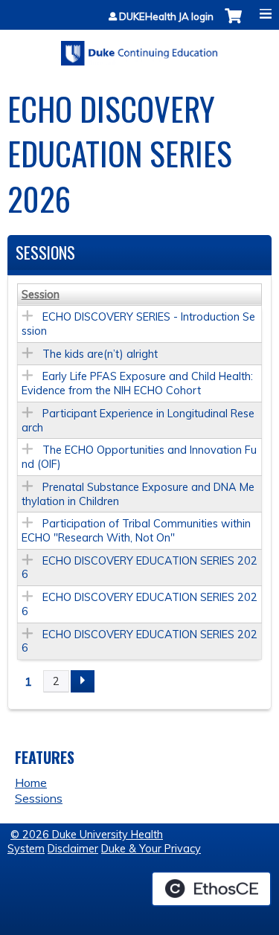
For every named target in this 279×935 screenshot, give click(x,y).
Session (41, 294)
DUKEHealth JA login (166, 17)
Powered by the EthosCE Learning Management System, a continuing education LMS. (211, 889)
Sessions (38, 798)
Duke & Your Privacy (151, 848)
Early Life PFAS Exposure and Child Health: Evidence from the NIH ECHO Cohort (137, 383)
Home (31, 782)
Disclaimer (73, 848)
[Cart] (233, 23)
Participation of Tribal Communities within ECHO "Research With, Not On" (136, 530)
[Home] (139, 48)
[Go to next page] (82, 681)
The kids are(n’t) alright (100, 354)
